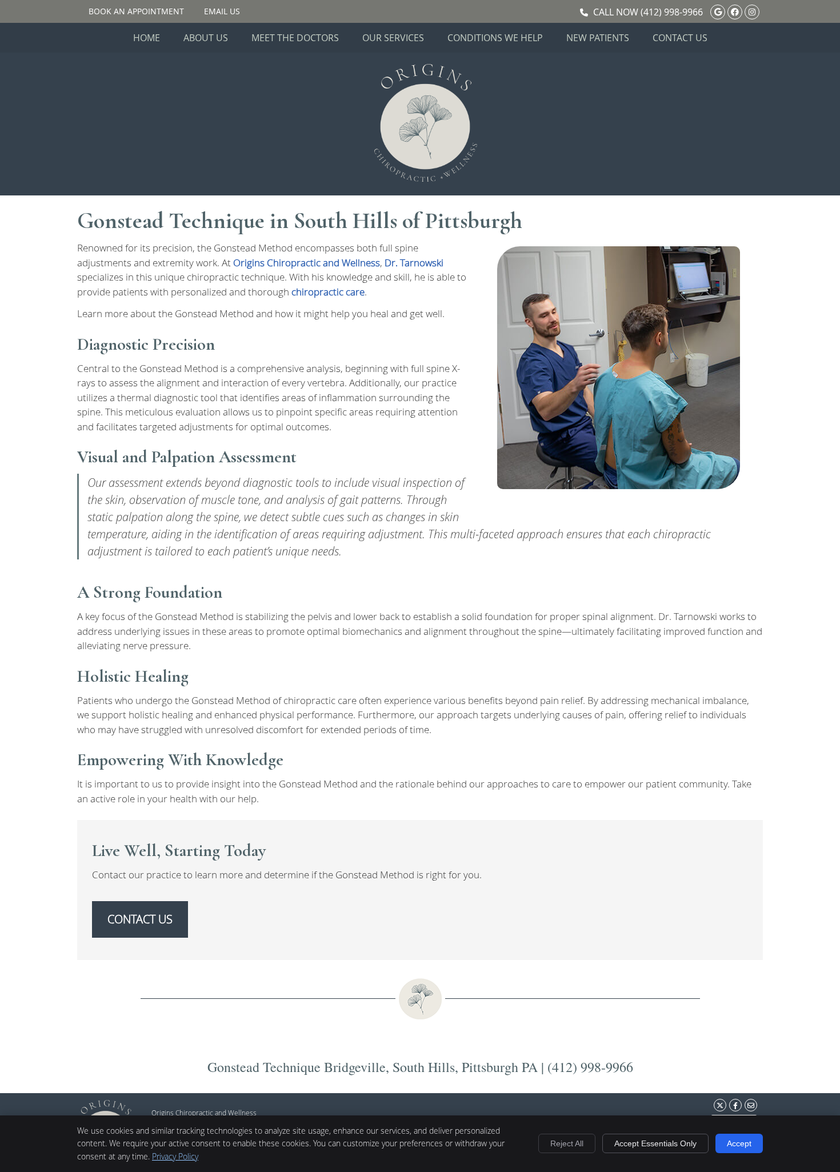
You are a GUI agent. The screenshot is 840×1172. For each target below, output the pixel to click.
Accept (739, 1143)
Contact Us (680, 37)
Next (755, 376)
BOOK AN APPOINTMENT (136, 11)
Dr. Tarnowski (414, 262)
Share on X (720, 1105)
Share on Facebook (735, 1105)
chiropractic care (328, 291)
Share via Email (751, 1105)
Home (146, 37)
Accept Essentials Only (655, 1143)
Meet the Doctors (295, 37)
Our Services (393, 37)
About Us (205, 37)
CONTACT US (140, 919)
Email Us (222, 11)
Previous (481, 376)
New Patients (597, 37)
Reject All (566, 1143)
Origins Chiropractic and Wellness (306, 262)
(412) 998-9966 (672, 12)
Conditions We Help (495, 37)
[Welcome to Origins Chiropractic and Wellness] (425, 178)
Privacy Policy (175, 1156)
